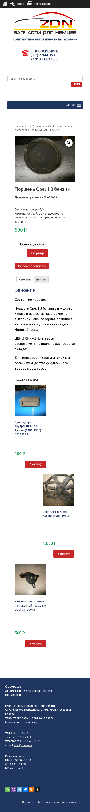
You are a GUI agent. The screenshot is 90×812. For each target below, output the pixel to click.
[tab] (25, 279)
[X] (37, 789)
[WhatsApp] (7, 789)
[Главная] (5, 4)
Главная (19, 126)
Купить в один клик (32, 244)
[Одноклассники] (31, 789)
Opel (29, 126)
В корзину (37, 253)
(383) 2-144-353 (20, 732)
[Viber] (13, 789)
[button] (70, 105)
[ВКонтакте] (25, 789)
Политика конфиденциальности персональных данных (52, 802)
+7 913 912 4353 (21, 736)
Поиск (76, 84)
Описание (25, 279)
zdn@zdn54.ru (23, 745)
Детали (41, 279)
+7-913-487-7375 (29, 740)
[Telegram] (19, 789)
